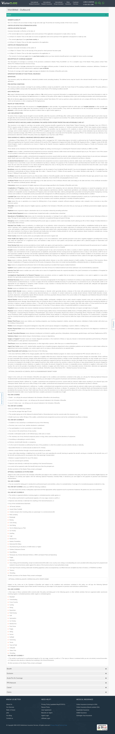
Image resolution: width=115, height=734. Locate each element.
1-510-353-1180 (88, 4)
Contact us (9, 718)
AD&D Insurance (81, 712)
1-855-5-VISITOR (88, 2)
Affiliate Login (45, 718)
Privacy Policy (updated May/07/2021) (53, 704)
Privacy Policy (54, 725)
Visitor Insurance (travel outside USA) (88, 707)
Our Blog (9, 715)
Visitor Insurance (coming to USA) (86, 704)
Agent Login (45, 715)
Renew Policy (45, 707)
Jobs (7, 712)
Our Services (10, 707)
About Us (9, 704)
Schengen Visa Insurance (84, 715)
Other (68, 3)
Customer (76, 3)
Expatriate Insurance (82, 710)
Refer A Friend (10, 710)
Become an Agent (46, 712)
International (34, 3)
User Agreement (46, 710)
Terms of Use (63, 725)
